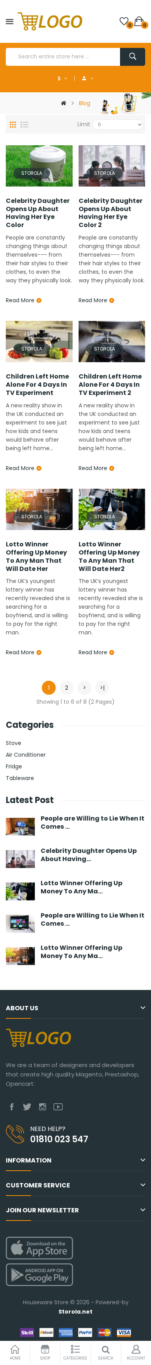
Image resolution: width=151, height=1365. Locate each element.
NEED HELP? (47, 1128)
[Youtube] (58, 1107)
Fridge (14, 766)
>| (102, 687)
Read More (20, 300)
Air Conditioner (26, 755)
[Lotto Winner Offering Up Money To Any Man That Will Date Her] (39, 509)
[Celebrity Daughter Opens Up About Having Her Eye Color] (39, 165)
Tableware (20, 778)
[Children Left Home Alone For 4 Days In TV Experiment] (39, 341)
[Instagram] (42, 1107)
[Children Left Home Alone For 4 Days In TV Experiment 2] (112, 341)
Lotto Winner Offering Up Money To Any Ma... (81, 887)
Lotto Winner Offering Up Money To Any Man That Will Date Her (36, 557)
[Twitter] (27, 1107)
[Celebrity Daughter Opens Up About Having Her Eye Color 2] (112, 165)
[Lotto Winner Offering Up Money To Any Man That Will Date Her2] (112, 509)
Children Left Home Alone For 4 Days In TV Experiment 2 (110, 385)
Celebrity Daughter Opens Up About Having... (89, 855)
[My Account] (88, 78)
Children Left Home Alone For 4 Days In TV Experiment (37, 385)
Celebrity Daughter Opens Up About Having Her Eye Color (38, 213)
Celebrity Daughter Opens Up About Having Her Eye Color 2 (110, 213)
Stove (13, 743)
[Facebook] (11, 1107)
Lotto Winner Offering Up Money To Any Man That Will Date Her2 (109, 557)
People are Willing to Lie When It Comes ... (92, 823)
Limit (83, 124)
